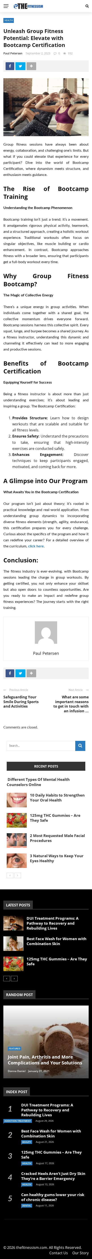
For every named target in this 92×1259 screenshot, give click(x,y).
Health (8, 20)
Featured (14, 1048)
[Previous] (10, 875)
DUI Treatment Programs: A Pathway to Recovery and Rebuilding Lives (53, 923)
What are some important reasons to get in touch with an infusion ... (71, 704)
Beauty (26, 1142)
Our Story (80, 1252)
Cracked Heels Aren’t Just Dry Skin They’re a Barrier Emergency (53, 1176)
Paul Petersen (12, 53)
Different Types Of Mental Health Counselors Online (38, 782)
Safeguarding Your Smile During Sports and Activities (21, 702)
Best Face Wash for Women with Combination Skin (56, 941)
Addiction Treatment (17, 1120)
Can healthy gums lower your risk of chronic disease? (52, 1197)
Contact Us (58, 1252)
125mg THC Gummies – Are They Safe (55, 818)
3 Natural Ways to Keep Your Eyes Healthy (57, 858)
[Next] (17, 875)
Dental (26, 1205)
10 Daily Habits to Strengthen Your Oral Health (57, 798)
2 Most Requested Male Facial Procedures (57, 838)
